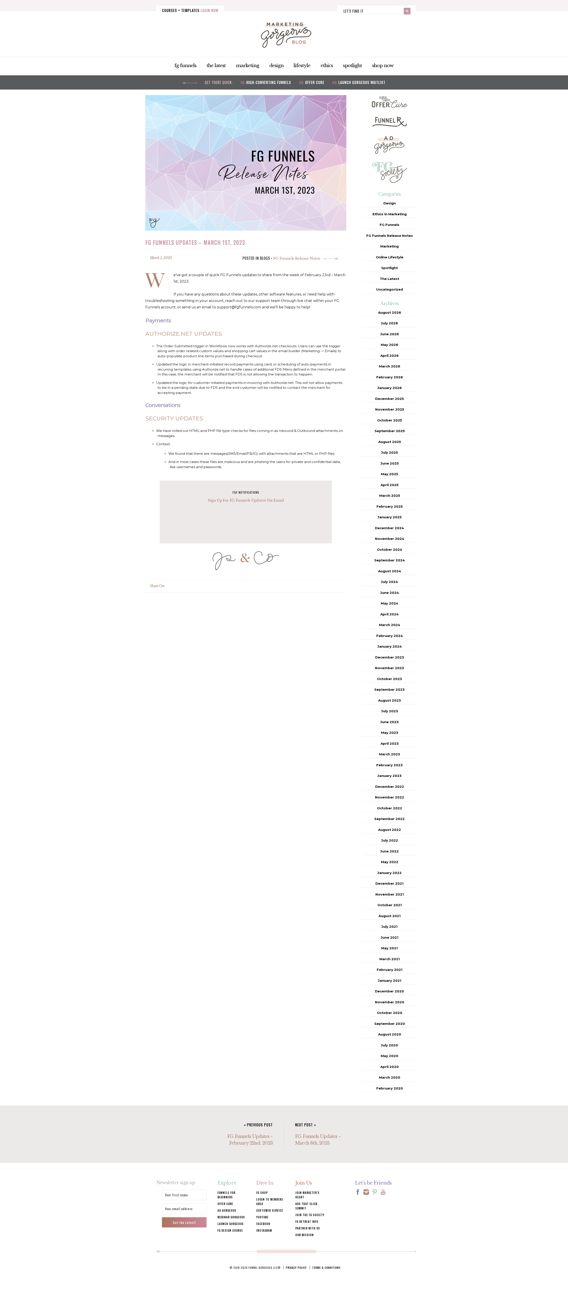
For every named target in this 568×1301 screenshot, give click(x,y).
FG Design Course (230, 1230)
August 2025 (389, 442)
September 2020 (389, 1024)
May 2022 (389, 862)
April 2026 (389, 355)
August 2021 (390, 916)
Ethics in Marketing (390, 214)
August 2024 (389, 571)
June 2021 (389, 937)
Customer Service (269, 1210)
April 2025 (389, 485)
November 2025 (389, 409)
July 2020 (389, 1045)
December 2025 (389, 399)
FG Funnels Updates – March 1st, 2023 (195, 242)
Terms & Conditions (326, 1267)
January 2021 (389, 980)
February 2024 (389, 636)
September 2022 (389, 819)
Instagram (264, 1230)
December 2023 (389, 657)
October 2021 (389, 905)
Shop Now (383, 65)
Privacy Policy (296, 1267)
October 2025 (389, 420)
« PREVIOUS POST (258, 1124)
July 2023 (389, 711)
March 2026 (389, 366)
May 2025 (389, 474)
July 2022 (389, 840)
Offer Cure (314, 82)
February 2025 (390, 506)
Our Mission (304, 1235)
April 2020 (389, 1067)
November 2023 (389, 668)
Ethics (327, 65)
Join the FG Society (309, 1215)
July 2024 (389, 582)
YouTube (262, 1217)
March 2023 (389, 754)
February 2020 (389, 1088)
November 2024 (389, 539)
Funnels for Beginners (226, 1194)
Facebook (263, 1223)
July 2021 (389, 926)
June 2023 (389, 722)
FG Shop (262, 1192)
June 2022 (389, 851)
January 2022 (389, 873)
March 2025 (389, 495)
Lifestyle (302, 65)
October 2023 (389, 679)
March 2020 (389, 1077)
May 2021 (389, 948)
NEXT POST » (305, 1124)
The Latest (216, 65)
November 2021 (389, 894)
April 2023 (390, 743)
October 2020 (389, 1013)
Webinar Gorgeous (231, 1217)
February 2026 (389, 377)
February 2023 (389, 765)
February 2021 (389, 970)
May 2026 (389, 345)
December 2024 (389, 528)
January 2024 (389, 646)
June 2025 (390, 463)
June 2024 (389, 593)
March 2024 (389, 625)
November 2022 (389, 797)
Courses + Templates (190, 10)
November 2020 (389, 1002)
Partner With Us (307, 1228)
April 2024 (389, 614)
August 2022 (389, 830)
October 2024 (389, 549)
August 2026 (389, 312)
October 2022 (389, 808)
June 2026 (389, 334)
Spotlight (352, 65)
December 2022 (389, 786)
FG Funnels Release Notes (297, 258)
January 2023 (389, 776)
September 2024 (389, 560)
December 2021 (389, 883)
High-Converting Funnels (268, 82)
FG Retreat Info (306, 1221)
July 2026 (389, 323)
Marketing (247, 65)
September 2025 (390, 431)
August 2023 (389, 700)
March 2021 (389, 959)
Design (276, 65)
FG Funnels (185, 65)
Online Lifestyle (389, 257)
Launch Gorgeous (230, 1223)
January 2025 (390, 517)
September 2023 (389, 689)
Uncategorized (389, 289)
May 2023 (389, 732)
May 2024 (389, 603)
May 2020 (389, 1056)
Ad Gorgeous (226, 1210)
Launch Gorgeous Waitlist (361, 82)
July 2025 (389, 452)
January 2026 (389, 388)
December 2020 (389, 991)
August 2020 (389, 1034)
